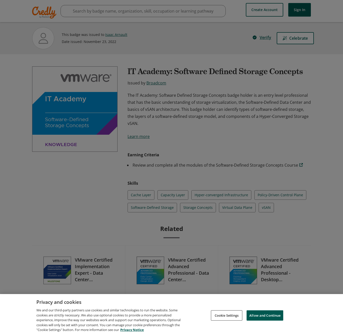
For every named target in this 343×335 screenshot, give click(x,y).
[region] (171, 314)
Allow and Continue (264, 315)
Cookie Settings (227, 315)
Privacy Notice (132, 329)
